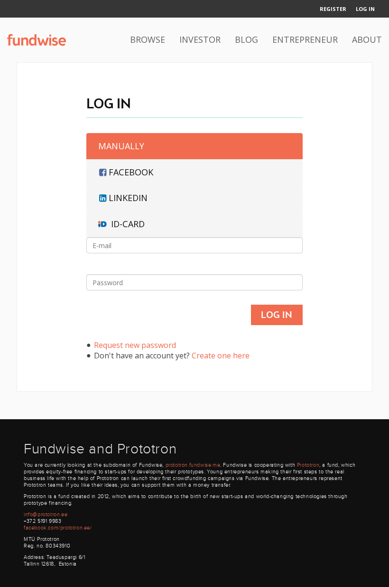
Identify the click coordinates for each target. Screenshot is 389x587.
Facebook (131, 172)
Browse (147, 39)
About (367, 39)
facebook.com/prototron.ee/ (58, 528)
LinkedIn (128, 197)
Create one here (221, 355)
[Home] (36, 39)
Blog (246, 39)
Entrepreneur (305, 39)
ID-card (128, 224)
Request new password (135, 345)
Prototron (308, 465)
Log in (365, 8)
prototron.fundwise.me (193, 465)
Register (333, 8)
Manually (121, 146)
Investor (200, 39)
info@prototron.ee (45, 514)
